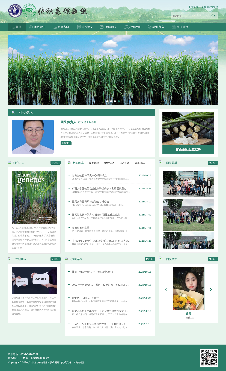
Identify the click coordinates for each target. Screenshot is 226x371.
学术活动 (109, 163)
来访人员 (124, 163)
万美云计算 (79, 362)
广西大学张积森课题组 (39, 362)
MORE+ (55, 163)
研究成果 (94, 163)
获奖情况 (140, 163)
